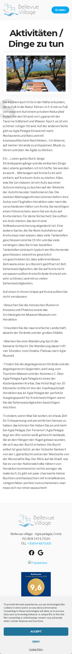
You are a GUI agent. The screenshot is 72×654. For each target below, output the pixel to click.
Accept (36, 631)
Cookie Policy (36, 649)
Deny (36, 641)
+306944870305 (39, 543)
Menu (62, 10)
